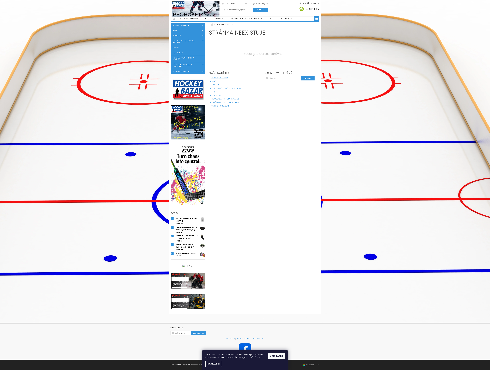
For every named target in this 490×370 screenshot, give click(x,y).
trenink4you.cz (258, 339)
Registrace (314, 3)
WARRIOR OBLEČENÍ (181, 71)
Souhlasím (276, 356)
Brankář (220, 18)
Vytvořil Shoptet (312, 365)
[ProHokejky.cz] (195, 9)
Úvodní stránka (174, 18)
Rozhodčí (286, 18)
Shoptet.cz (230, 339)
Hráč (206, 18)
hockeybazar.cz (243, 339)
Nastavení (213, 363)
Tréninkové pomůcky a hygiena (246, 18)
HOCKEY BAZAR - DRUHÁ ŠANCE (183, 59)
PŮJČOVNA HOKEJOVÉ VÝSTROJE (183, 65)
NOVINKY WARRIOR (189, 18)
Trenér (271, 18)
